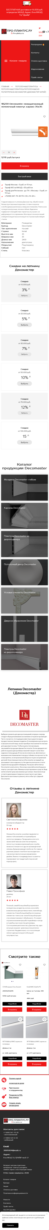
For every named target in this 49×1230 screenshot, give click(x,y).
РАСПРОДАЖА (9, 1210)
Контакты (35, 52)
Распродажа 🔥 (38, 44)
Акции (5, 1186)
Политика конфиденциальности (15, 1193)
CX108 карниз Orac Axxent (12, 987)
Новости (6, 1199)
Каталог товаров (9, 1179)
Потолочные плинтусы (26, 86)
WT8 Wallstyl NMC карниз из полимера (36, 1043)
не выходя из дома (16, 1083)
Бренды (6, 1183)
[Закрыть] (47, 1214)
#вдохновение (37, 69)
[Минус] (3, 152)
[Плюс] (14, 152)
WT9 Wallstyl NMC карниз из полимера (12, 1043)
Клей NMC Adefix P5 (34, 987)
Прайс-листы (37, 77)
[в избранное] (44, 116)
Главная (5, 86)
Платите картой (15, 1078)
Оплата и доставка (39, 61)
